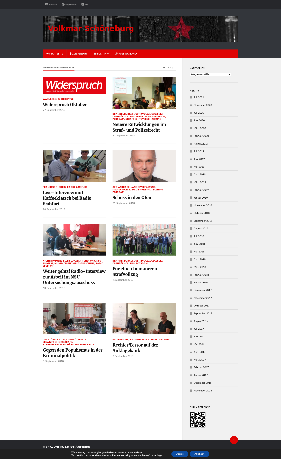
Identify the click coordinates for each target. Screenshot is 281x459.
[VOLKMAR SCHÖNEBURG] (140, 40)
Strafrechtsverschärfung (143, 119)
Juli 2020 (199, 112)
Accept (179, 453)
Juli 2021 (199, 97)
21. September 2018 (124, 203)
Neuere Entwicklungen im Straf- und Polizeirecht (139, 127)
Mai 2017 (199, 344)
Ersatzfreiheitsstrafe (150, 116)
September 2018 (203, 220)
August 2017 (201, 320)
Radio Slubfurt (77, 187)
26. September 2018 (54, 209)
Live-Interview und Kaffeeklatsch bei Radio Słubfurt (67, 198)
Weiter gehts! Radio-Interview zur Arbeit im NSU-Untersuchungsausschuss (74, 277)
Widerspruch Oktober (65, 104)
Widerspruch (66, 99)
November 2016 (203, 390)
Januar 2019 (201, 197)
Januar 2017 (201, 374)
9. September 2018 (123, 279)
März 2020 (200, 128)
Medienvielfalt (142, 189)
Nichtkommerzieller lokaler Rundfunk (69, 260)
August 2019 (201, 143)
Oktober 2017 (202, 305)
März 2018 (200, 266)
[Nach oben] (234, 440)
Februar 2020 (201, 135)
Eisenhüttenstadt (78, 339)
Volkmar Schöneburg (72, 447)
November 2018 (203, 205)
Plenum (158, 189)
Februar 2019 (201, 189)
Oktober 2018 (202, 212)
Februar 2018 (201, 274)
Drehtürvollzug (124, 116)
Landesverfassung (143, 187)
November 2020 (203, 104)
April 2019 (200, 174)
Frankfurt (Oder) (54, 187)
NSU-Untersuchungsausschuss (74, 263)
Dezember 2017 (203, 290)
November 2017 (203, 297)
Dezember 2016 (203, 382)
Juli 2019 (199, 151)
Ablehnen (199, 453)
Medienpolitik (122, 189)
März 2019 (200, 182)
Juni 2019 (199, 158)
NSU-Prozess (120, 339)
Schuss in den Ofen (132, 197)
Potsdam (118, 119)
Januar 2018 (201, 282)
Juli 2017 (199, 328)
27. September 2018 (54, 109)
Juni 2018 (199, 243)
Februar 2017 (201, 367)
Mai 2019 (199, 166)
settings (158, 455)
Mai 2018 (199, 251)
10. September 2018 (54, 287)
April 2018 (200, 259)
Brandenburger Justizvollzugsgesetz (138, 114)
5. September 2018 (53, 361)
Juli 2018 (199, 236)
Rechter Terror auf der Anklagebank (135, 347)
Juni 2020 (199, 120)
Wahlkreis (50, 99)
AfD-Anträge (121, 187)
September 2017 (203, 313)
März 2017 (200, 359)
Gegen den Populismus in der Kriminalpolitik (72, 353)
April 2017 (200, 351)
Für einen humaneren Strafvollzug (135, 271)
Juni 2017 (199, 336)
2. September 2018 (123, 356)
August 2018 (201, 228)
